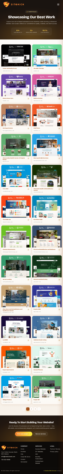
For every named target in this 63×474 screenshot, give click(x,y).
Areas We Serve (25, 456)
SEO (36, 454)
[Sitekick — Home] (13, 4)
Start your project (22, 434)
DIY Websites (39, 451)
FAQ (22, 454)
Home (22, 449)
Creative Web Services (50, 470)
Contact (23, 459)
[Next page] (39, 409)
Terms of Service (55, 449)
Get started (24, 462)
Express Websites (40, 449)
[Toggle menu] (58, 4)
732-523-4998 (5, 459)
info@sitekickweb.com (8, 456)
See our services (40, 434)
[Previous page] (24, 409)
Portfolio (23, 451)
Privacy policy (54, 451)
